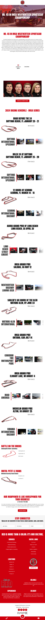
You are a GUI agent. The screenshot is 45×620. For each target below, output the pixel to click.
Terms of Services (25, 607)
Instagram (26, 610)
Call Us (6, 618)
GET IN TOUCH (22, 510)
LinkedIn (24, 610)
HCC (13, 506)
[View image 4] (23, 141)
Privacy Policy (18, 607)
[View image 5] (33, 141)
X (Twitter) (21, 610)
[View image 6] (36, 250)
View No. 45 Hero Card (22, 100)
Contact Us (38, 618)
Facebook (19, 610)
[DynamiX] (22, 613)
